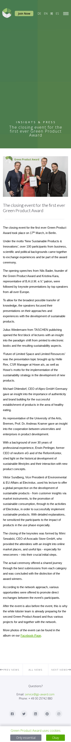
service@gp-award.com (39, 694)
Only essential (26, 738)
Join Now (24, 13)
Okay (55, 738)
